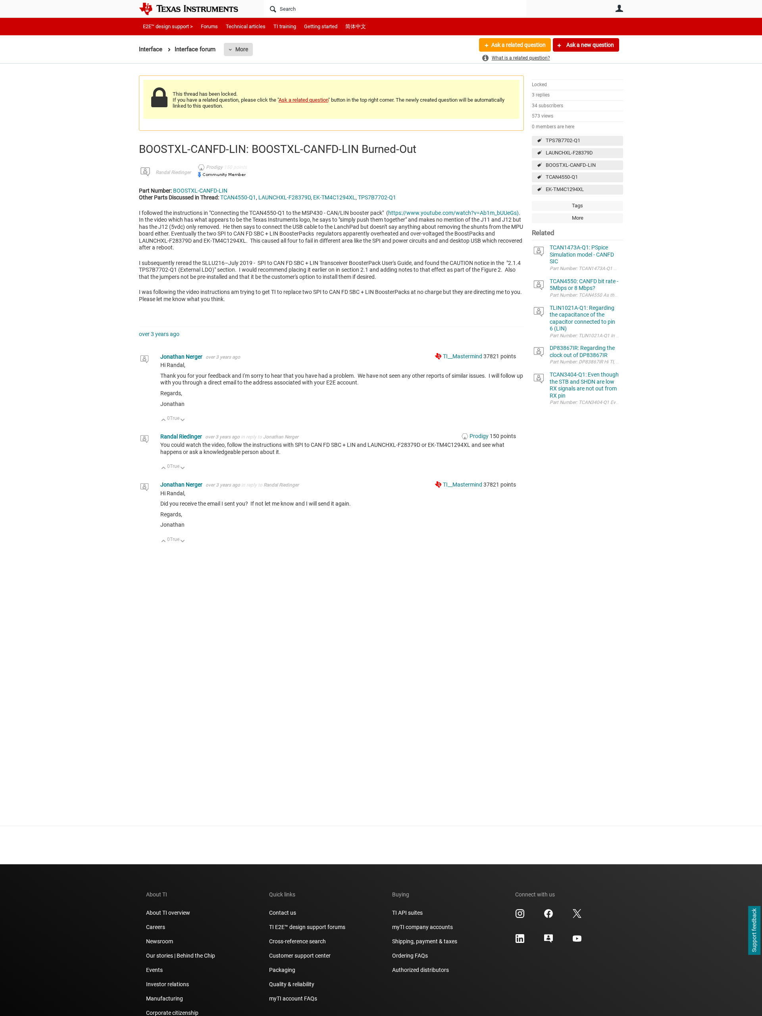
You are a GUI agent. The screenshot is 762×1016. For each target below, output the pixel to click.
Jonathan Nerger (182, 356)
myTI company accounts (422, 927)
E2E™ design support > (168, 26)
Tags (577, 206)
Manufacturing (164, 998)
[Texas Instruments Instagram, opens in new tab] (520, 916)
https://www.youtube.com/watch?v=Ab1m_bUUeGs (452, 213)
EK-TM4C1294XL (565, 189)
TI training (284, 26)
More (241, 49)
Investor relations (167, 984)
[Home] (194, 8)
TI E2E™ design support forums (307, 927)
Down (182, 420)
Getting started (320, 26)
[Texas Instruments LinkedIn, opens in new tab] (520, 941)
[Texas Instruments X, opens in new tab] (577, 916)
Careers (155, 927)
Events (154, 970)
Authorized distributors (420, 970)
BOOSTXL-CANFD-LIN (571, 165)
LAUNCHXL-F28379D (569, 153)
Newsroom (159, 941)
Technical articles (246, 26)
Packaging (282, 970)
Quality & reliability (291, 984)
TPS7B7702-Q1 (563, 140)
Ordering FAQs (410, 955)
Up (163, 420)
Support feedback (754, 930)
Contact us (282, 913)
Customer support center (300, 955)
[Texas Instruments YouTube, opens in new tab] (577, 941)
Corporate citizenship (172, 1013)
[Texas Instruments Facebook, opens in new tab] (548, 916)
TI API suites (407, 913)
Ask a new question (589, 45)
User (619, 8)
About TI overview (168, 913)
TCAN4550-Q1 (562, 177)
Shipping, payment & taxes (424, 941)
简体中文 (355, 26)
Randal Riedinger (173, 172)
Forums (209, 26)
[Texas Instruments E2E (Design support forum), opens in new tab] (548, 941)
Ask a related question (518, 45)
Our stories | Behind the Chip (180, 955)
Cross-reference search (297, 941)
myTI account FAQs (293, 998)
